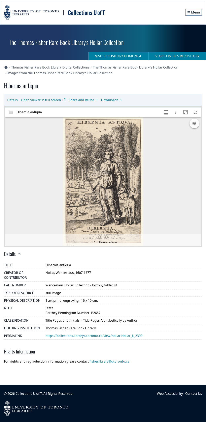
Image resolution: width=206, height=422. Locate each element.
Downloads (109, 100)
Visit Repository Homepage (118, 56)
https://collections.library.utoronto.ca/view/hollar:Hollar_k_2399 (93, 336)
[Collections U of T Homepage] (6, 67)
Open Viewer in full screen (41, 100)
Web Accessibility (170, 393)
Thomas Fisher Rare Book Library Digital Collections (50, 67)
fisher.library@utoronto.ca (109, 361)
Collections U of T (28, 393)
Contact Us (193, 393)
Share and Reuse (81, 100)
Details (12, 100)
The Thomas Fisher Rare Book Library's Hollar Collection (135, 67)
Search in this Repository (177, 56)
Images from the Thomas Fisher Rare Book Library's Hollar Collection (59, 73)
